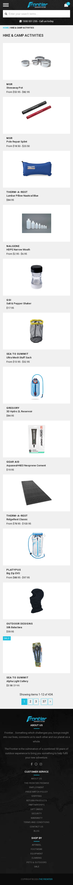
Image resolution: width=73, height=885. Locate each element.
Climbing (37, 858)
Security (37, 813)
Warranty (36, 818)
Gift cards (36, 809)
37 (44, 701)
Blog (36, 831)
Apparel (36, 845)
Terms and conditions (36, 822)
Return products (36, 800)
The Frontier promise (36, 783)
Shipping (36, 796)
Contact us (36, 826)
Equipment (36, 853)
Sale (36, 866)
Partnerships (37, 805)
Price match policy (37, 792)
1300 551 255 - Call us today (38, 21)
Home (6, 28)
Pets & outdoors (36, 862)
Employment (36, 787)
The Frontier (45, 879)
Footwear (36, 849)
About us (36, 778)
